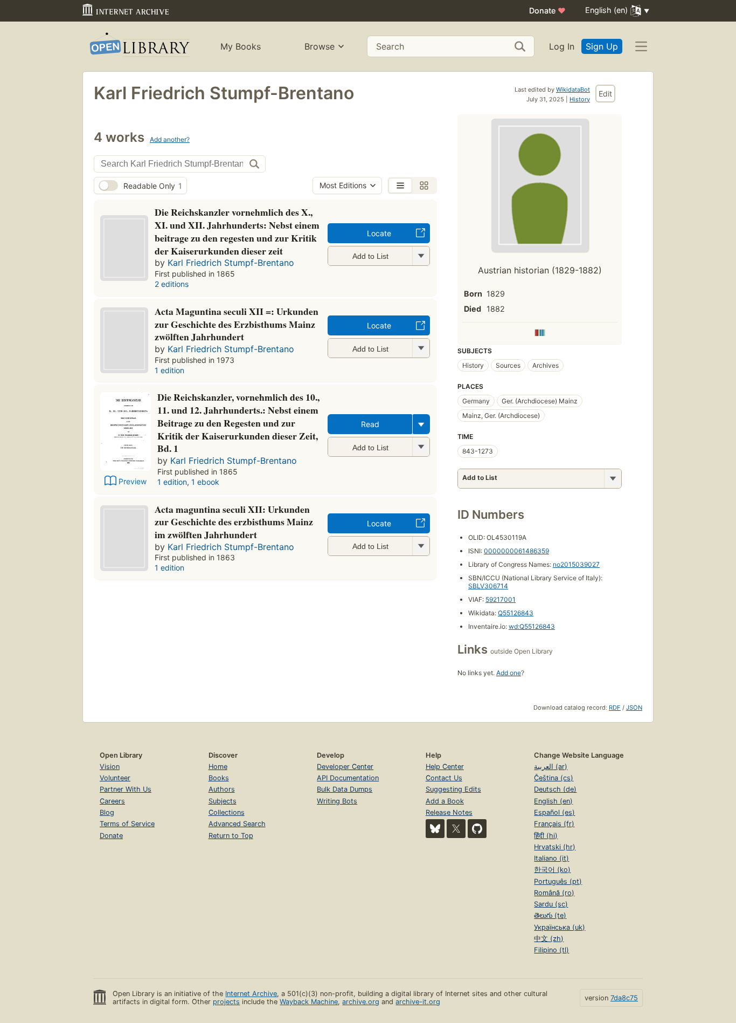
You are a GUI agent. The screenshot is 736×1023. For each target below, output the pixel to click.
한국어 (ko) (552, 870)
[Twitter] (456, 828)
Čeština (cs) (553, 778)
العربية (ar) (550, 767)
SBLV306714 (488, 586)
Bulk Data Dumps (344, 789)
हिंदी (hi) (546, 836)
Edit (605, 93)
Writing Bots (337, 801)
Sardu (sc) (551, 904)
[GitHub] (477, 828)
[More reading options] (421, 424)
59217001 (500, 599)
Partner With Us (125, 789)
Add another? (170, 139)
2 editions (172, 284)
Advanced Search (237, 824)
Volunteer (115, 778)
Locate (379, 233)
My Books (240, 46)
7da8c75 (624, 998)
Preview (133, 481)
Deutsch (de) (555, 789)
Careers (112, 801)
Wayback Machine (309, 1002)
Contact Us (444, 778)
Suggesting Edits (453, 789)
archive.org (360, 1002)
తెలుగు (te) (550, 915)
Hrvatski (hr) (554, 847)
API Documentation (348, 778)
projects (226, 1002)
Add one (508, 673)
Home (218, 767)
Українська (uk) (559, 927)
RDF (615, 707)
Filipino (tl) (551, 950)
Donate (547, 10)
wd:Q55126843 (532, 626)
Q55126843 (515, 613)
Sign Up (602, 46)
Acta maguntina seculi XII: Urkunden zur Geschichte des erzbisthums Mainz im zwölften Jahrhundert (234, 522)
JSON (634, 707)
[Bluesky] (435, 828)
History (580, 99)
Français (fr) (554, 824)
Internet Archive (251, 994)
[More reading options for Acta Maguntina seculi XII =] (420, 348)
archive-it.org (417, 1002)
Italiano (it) (551, 858)
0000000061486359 (516, 551)
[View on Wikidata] (539, 333)
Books (219, 778)
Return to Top (231, 836)
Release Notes (449, 812)
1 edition (169, 370)
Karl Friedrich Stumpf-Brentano (231, 262)
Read (370, 424)
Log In (561, 46)
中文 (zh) (549, 939)
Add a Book (445, 801)
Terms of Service (127, 824)
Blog (107, 812)
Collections (227, 812)
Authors (222, 789)
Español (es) (554, 812)
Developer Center (345, 767)
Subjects (223, 801)
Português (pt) (558, 881)
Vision (110, 767)
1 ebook (205, 481)
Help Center (445, 767)
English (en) (553, 801)
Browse (319, 46)
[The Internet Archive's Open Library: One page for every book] (139, 46)
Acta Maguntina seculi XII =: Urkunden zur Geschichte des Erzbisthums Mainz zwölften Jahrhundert (236, 324)
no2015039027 (576, 564)
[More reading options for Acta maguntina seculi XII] (420, 546)
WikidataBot (573, 89)
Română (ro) (554, 893)
